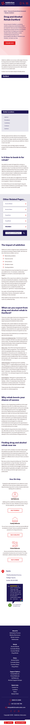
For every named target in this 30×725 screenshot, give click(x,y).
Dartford (6, 76)
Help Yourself (15, 510)
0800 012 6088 (16, 700)
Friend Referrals (15, 676)
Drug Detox (8, 215)
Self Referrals (15, 678)
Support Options (15, 671)
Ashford (6, 117)
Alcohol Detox (8, 209)
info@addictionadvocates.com (16, 707)
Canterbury (7, 123)
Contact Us (15, 687)
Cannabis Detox (14, 662)
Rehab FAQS (15, 694)
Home (5, 11)
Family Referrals (15, 674)
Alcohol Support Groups (15, 680)
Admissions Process (15, 633)
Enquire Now (10, 43)
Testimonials (15, 639)
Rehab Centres (15, 637)
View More (8, 226)
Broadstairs (7, 120)
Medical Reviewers (15, 635)
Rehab (15, 644)
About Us (15, 631)
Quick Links (15, 685)
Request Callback (20, 722)
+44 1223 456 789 (16, 703)
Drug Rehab (8, 221)
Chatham (6, 125)
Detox (15, 658)
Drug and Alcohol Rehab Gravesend (17, 11)
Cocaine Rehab (15, 651)
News (15, 691)
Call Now (9, 722)
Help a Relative (15, 535)
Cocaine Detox (15, 664)
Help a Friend (15, 560)
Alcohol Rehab (8, 203)
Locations (15, 689)
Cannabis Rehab (15, 649)
